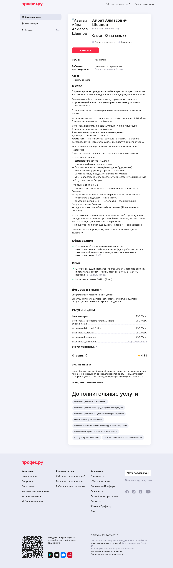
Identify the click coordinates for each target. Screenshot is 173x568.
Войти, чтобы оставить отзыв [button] (87, 382)
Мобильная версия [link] (32, 501)
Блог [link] (93, 511)
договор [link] (97, 298)
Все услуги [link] (27, 481)
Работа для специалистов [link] (70, 486)
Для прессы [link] (97, 491)
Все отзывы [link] (28, 486)
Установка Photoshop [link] (84, 337)
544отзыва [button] (117, 36)
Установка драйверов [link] (84, 341)
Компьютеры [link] (80, 316)
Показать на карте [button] (81, 79)
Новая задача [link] (29, 476)
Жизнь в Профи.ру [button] (101, 506)
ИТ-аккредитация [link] (100, 481)
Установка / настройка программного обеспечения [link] (93, 322)
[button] (40, 17)
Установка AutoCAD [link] (83, 332)
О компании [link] (97, 476)
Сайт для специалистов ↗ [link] (70, 476)
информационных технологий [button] (106, 543)
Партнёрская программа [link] (104, 496)
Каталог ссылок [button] (30, 496)
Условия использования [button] (35, 491)
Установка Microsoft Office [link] (86, 328)
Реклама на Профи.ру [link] (103, 486)
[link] (85, 50)
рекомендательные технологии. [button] (107, 551)
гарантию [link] (87, 301)
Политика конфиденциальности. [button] (107, 554)
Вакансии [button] (96, 501)
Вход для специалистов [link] (69, 481)
